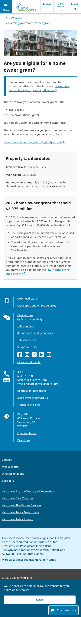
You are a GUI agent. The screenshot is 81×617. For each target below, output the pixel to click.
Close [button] (39, 600)
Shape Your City (27, 347)
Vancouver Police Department (20, 512)
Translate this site (28, 404)
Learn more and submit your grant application (39, 88)
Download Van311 (28, 298)
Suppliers (8, 480)
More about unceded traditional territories (29, 559)
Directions (23, 440)
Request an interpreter (31, 390)
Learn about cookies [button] (17, 590)
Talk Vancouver (26, 340)
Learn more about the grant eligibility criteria (35, 142)
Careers (7, 459)
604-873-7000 (25, 376)
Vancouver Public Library (17, 519)
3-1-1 (20, 372)
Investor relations (13, 473)
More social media (28, 362)
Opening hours (27, 433)
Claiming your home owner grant (29, 23)
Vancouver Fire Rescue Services (21, 505)
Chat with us (25, 315)
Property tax (14, 17)
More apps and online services (36, 305)
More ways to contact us (32, 397)
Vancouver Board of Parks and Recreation (28, 491)
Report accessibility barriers (35, 333)
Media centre (10, 466)
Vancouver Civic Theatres (18, 498)
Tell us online (25, 326)
